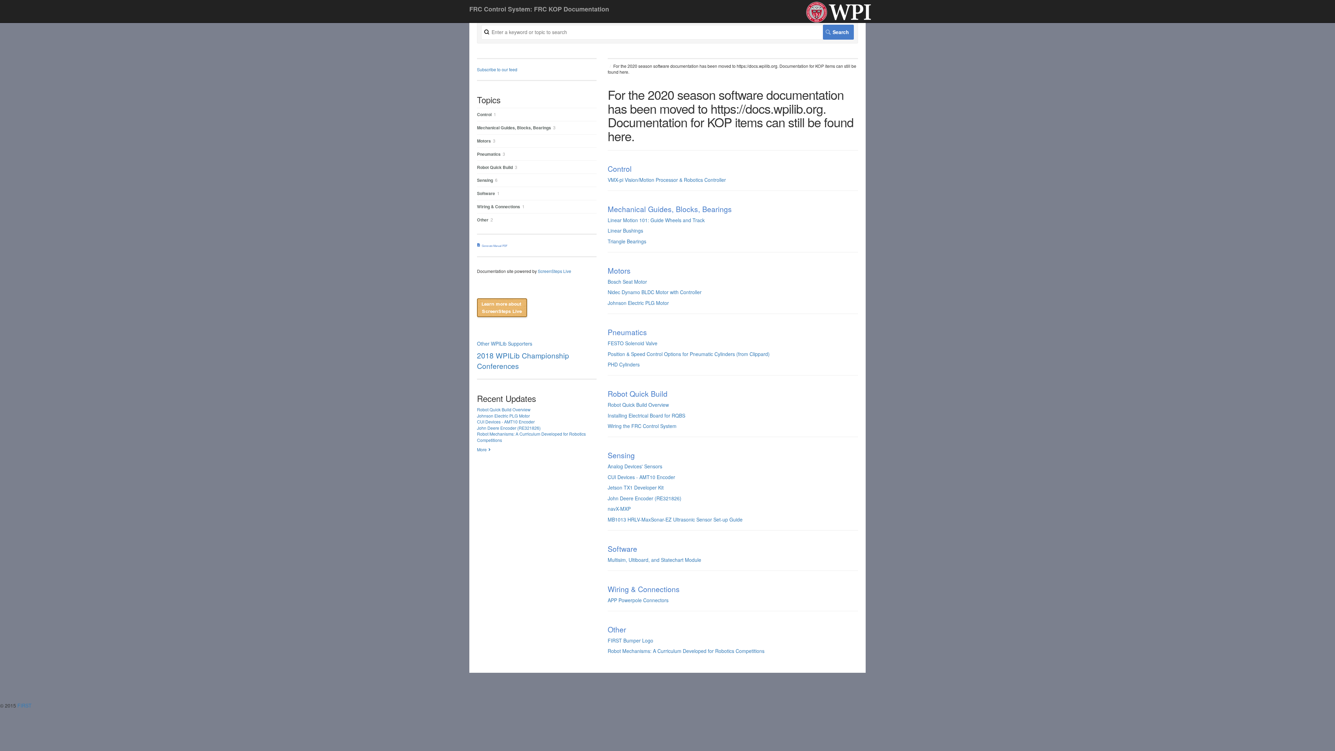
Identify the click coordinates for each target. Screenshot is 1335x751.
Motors (619, 270)
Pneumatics (627, 332)
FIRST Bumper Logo (630, 640)
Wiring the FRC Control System (642, 425)
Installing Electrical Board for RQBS (646, 415)
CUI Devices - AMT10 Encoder (641, 477)
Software (622, 548)
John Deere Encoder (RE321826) (644, 498)
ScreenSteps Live (554, 271)
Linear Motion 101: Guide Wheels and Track (656, 220)
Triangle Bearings (627, 241)
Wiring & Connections (644, 589)
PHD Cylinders (624, 364)
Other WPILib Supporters (504, 343)
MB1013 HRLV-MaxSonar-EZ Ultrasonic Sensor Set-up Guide (675, 519)
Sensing (621, 455)
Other (617, 629)
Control (620, 168)
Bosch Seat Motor (627, 281)
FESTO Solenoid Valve (632, 343)
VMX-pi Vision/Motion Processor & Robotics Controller (667, 179)
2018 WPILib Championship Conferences (523, 360)
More (482, 449)
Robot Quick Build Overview (638, 404)
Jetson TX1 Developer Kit (636, 487)
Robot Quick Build (638, 393)
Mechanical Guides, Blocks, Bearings (670, 209)
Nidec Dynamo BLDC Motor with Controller (655, 292)
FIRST (25, 705)
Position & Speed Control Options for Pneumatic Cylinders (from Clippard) (689, 353)
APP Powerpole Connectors (638, 600)
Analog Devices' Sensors (635, 466)
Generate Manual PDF (495, 246)
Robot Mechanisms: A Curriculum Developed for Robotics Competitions (686, 650)
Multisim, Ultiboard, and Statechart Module (654, 559)
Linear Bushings (625, 230)
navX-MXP (619, 508)
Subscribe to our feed (497, 69)
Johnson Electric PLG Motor (638, 302)
